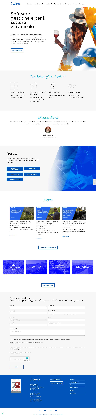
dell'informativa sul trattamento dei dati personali (34, 339)
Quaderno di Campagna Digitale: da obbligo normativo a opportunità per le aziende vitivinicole (47, 224)
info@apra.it (33, 390)
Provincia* (13, 318)
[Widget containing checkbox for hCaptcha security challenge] (20, 358)
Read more (13, 235)
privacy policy (51, 414)
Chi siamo (73, 393)
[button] (46, 140)
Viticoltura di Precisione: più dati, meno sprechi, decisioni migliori (21, 222)
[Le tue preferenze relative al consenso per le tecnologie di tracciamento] (2, 413)
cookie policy (57, 414)
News (72, 390)
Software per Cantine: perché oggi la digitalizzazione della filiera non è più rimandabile (74, 223)
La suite (72, 379)
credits (61, 414)
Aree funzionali (74, 382)
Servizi (72, 385)
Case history (74, 387)
